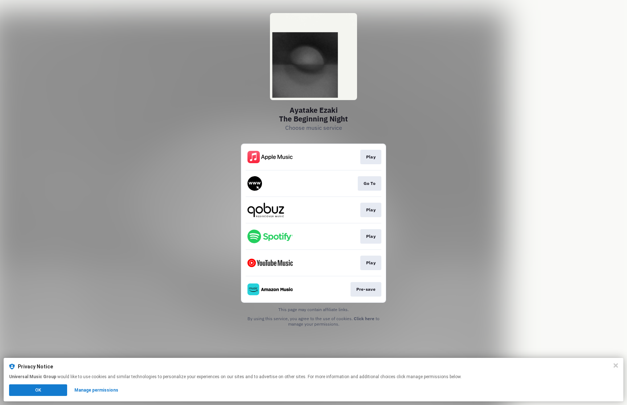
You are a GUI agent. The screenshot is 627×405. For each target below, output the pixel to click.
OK (38, 390)
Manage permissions (96, 390)
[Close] (616, 365)
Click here (364, 318)
